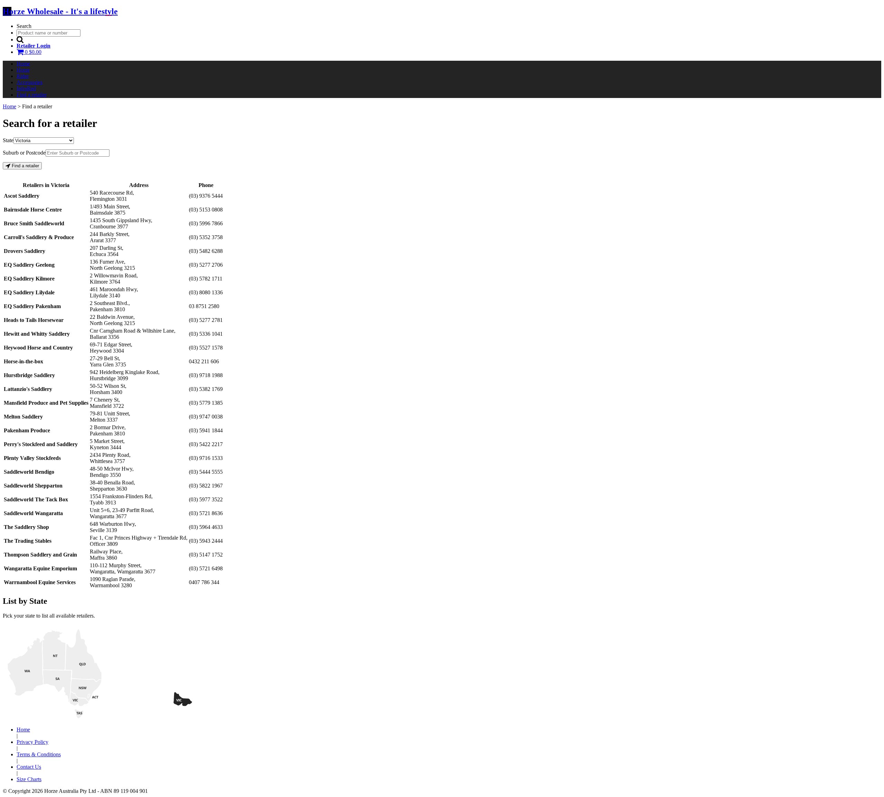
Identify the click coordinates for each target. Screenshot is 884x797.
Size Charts (29, 779)
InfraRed (26, 88)
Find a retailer (32, 95)
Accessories (29, 82)
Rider (23, 76)
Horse (23, 70)
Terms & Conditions (39, 754)
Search (24, 26)
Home (23, 64)
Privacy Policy (32, 742)
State (8, 140)
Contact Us (29, 767)
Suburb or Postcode (24, 153)
